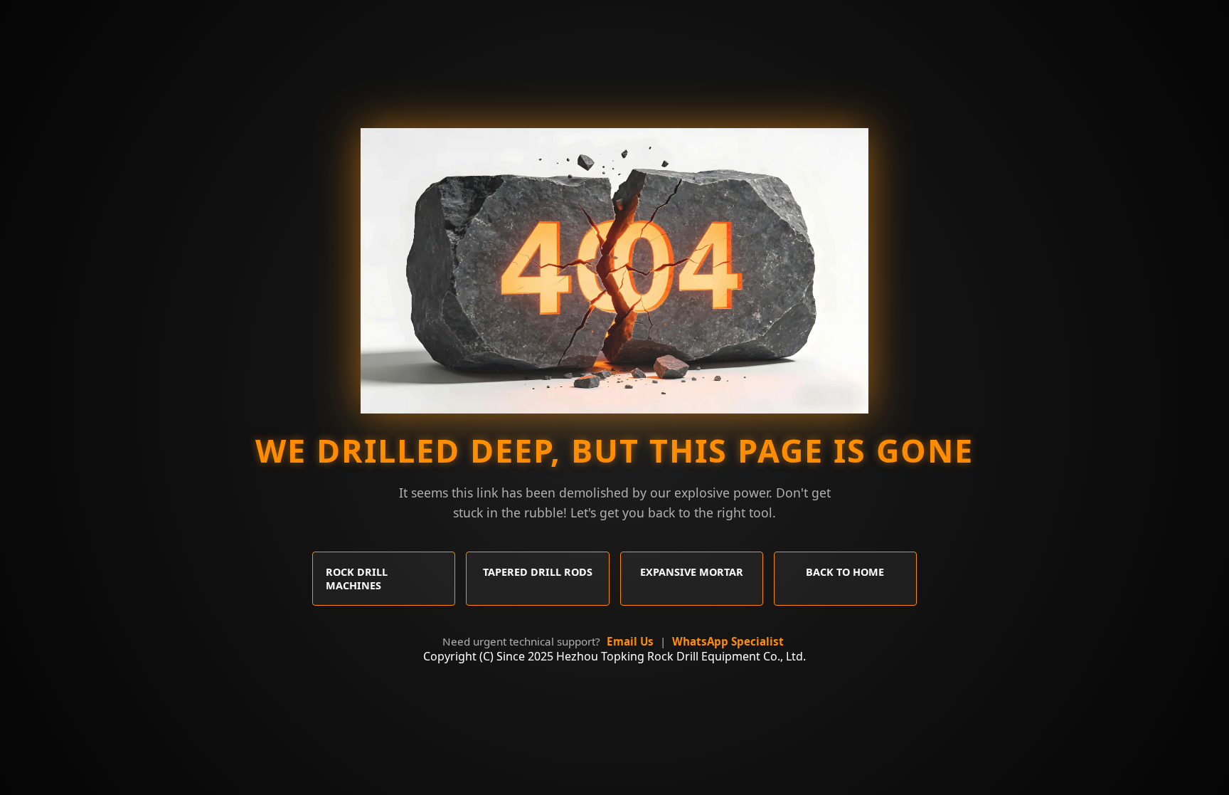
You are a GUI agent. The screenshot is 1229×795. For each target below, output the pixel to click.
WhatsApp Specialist (728, 641)
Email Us (630, 641)
